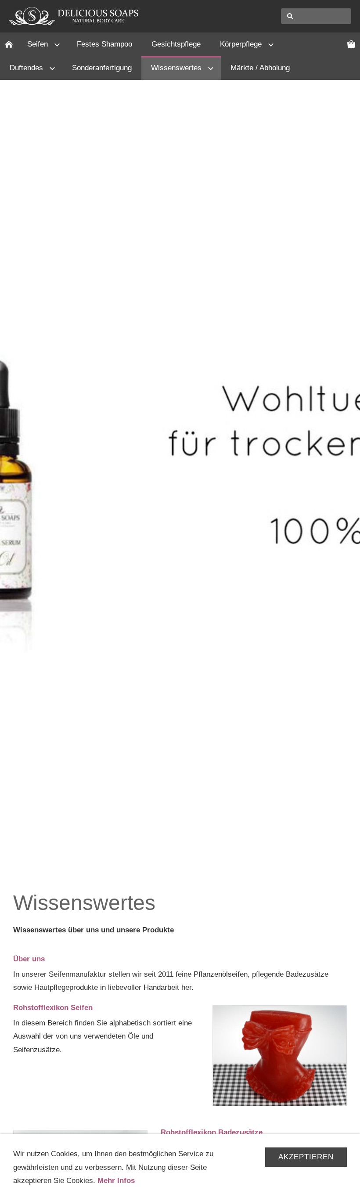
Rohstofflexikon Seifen (53, 1007)
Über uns (29, 959)
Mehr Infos (116, 1180)
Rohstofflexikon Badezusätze (212, 1132)
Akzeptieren (306, 1157)
